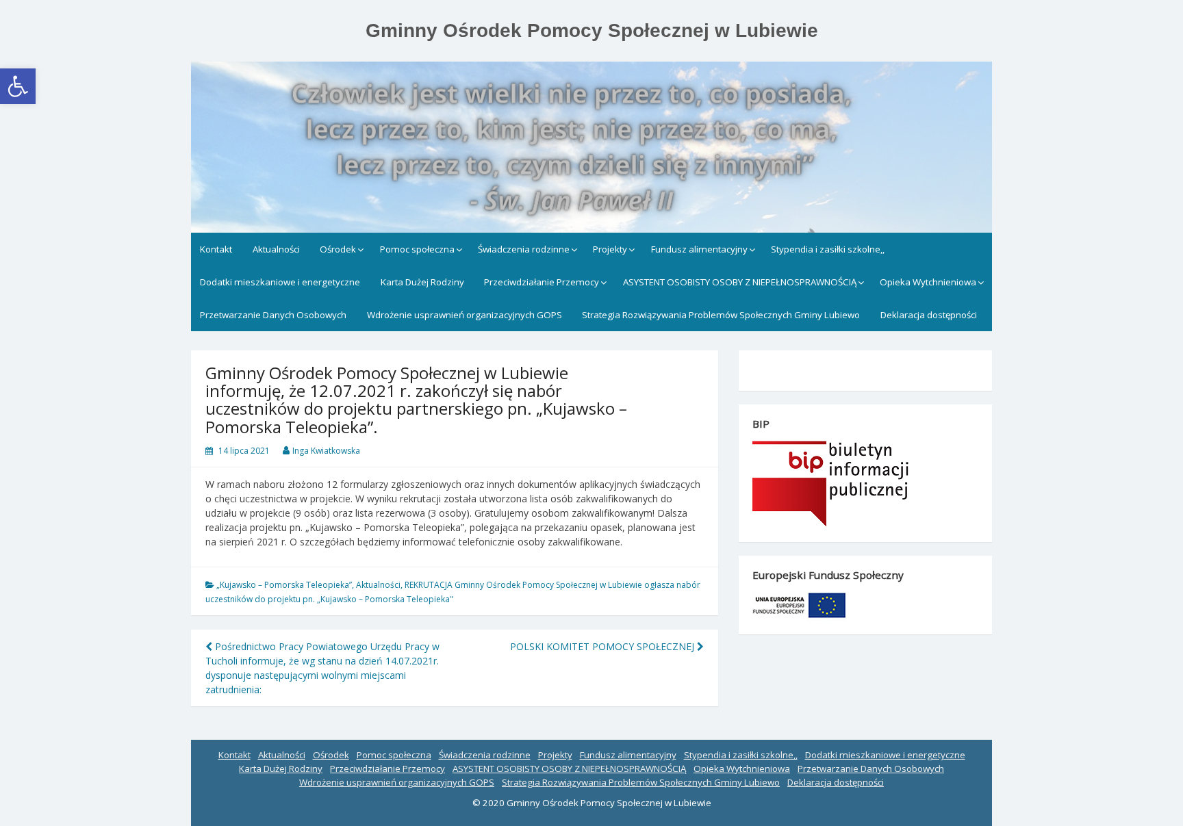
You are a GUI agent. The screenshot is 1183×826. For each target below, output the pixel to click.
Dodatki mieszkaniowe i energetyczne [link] (280, 282)
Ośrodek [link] (338, 249)
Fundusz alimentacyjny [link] (699, 249)
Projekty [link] (610, 249)
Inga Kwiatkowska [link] (326, 450)
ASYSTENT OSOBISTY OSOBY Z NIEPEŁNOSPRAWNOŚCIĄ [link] (739, 282)
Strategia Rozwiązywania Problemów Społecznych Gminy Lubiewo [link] (721, 315)
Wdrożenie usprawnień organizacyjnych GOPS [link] (464, 315)
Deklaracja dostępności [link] (928, 315)
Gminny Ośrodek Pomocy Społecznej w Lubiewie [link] (592, 30)
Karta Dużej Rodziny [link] (422, 282)
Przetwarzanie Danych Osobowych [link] (273, 315)
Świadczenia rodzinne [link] (524, 249)
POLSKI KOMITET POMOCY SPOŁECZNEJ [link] (603, 646)
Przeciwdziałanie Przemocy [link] (541, 282)
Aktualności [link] (276, 249)
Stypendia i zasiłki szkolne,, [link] (828, 249)
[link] (18, 86)
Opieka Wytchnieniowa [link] (928, 282)
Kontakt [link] (216, 249)
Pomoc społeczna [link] (417, 249)
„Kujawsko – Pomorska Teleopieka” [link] (284, 585)
